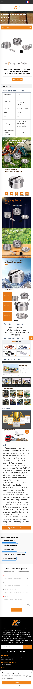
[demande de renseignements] (31, 338)
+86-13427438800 (6, 665)
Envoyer (16, 610)
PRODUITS (6, 20)
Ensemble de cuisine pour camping (19, 20)
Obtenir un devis (17, 79)
